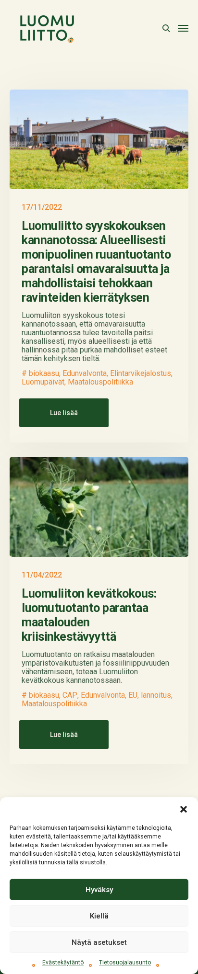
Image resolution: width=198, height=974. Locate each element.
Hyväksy (99, 889)
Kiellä (99, 916)
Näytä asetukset (99, 942)
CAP (69, 695)
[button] (183, 809)
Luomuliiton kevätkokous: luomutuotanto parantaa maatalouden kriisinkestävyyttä (89, 615)
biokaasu (44, 373)
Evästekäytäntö (63, 962)
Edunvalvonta (84, 373)
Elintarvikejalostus (140, 373)
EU (132, 695)
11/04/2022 (42, 574)
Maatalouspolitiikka (100, 382)
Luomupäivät (43, 382)
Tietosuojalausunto (125, 962)
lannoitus (156, 695)
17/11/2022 (42, 207)
